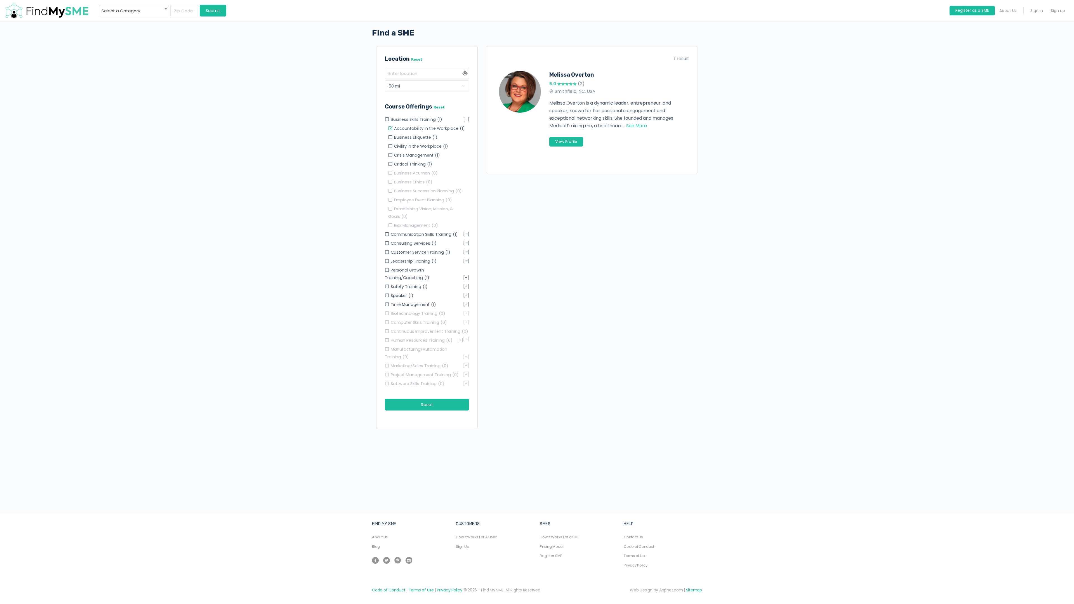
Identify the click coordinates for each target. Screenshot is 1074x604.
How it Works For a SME (560, 537)
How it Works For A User (476, 537)
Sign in (1036, 10)
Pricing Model (552, 546)
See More (636, 125)
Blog (376, 546)
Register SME (551, 555)
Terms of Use (635, 555)
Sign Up (462, 546)
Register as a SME (972, 10)
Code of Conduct (639, 546)
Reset (416, 59)
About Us (1008, 10)
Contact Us (633, 537)
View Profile (566, 141)
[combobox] (134, 10)
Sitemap (694, 590)
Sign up (1058, 10)
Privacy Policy (635, 565)
